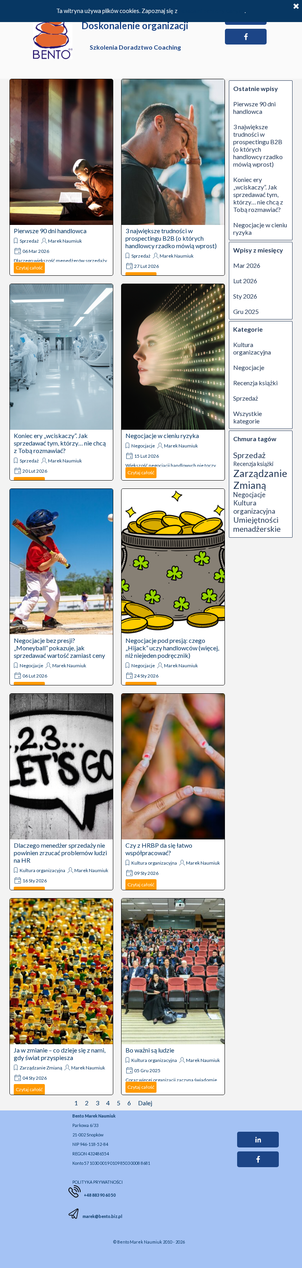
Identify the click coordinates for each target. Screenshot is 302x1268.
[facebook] (246, 37)
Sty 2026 (245, 296)
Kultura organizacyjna (42, 870)
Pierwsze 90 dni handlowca (50, 230)
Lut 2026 (245, 280)
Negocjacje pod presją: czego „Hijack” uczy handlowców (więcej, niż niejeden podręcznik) (172, 648)
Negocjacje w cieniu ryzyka (162, 435)
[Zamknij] (296, 6)
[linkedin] (258, 1139)
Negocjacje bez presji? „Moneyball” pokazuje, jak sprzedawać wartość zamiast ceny (59, 648)
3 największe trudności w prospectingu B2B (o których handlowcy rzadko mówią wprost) (171, 238)
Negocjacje (143, 446)
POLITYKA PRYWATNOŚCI (97, 1181)
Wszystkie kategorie (247, 417)
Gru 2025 (246, 311)
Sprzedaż (29, 241)
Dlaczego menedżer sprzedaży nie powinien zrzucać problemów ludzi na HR (60, 852)
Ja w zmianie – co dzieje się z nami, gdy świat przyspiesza (59, 1053)
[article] (61, 177)
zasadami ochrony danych (212, 10)
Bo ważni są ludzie (149, 1050)
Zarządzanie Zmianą (41, 1068)
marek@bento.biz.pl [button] (102, 1216)
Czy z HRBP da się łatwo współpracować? (158, 848)
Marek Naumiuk (65, 241)
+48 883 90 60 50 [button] (100, 1194)
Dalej (145, 1102)
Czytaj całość (29, 268)
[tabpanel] (134, 1148)
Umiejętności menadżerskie (257, 524)
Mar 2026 (246, 265)
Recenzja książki (255, 382)
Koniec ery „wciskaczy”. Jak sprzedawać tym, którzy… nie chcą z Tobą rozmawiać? (60, 443)
